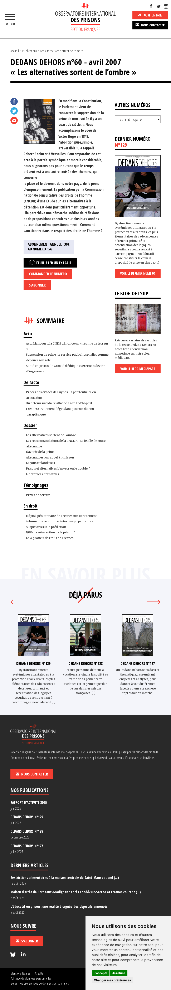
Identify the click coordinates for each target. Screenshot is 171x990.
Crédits (39, 973)
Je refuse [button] (118, 973)
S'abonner (37, 285)
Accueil (14, 50)
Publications (29, 50)
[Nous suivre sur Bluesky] (13, 954)
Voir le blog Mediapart (137, 368)
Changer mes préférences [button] (112, 980)
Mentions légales (20, 973)
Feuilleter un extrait (53, 262)
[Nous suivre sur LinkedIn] (23, 954)
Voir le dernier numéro (137, 273)
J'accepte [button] (100, 973)
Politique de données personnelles (31, 978)
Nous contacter (152, 25)
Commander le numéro (48, 273)
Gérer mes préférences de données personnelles (39, 983)
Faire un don (152, 15)
